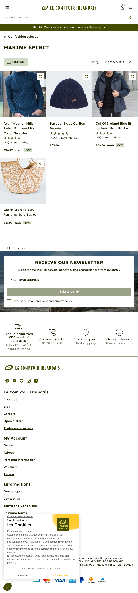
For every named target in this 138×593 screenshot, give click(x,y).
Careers (9, 414)
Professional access (18, 428)
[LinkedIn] (36, 380)
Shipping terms (15, 513)
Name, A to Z (114, 62)
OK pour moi (60, 574)
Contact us (12, 498)
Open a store (13, 421)
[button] (7, 587)
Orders (9, 445)
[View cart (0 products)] (130, 8)
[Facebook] (7, 380)
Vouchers (11, 467)
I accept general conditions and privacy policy (42, 301)
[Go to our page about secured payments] (69, 580)
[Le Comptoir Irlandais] (69, 7)
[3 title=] (12, 138)
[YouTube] (14, 380)
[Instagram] (28, 380)
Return (9, 474)
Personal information (20, 460)
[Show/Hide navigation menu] (7, 8)
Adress (9, 452)
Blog (7, 406)
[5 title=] (19, 138)
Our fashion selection (24, 36)
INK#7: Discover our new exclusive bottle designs (69, 27)
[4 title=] (15, 138)
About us (10, 399)
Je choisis (22, 574)
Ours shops (12, 491)
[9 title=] (65, 133)
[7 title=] (61, 133)
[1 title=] (5, 138)
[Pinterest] (21, 380)
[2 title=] (8, 138)
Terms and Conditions (20, 506)
